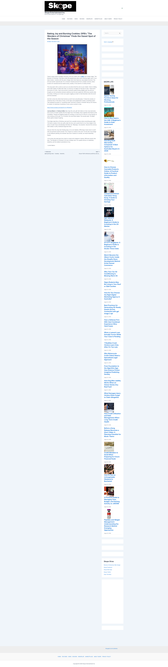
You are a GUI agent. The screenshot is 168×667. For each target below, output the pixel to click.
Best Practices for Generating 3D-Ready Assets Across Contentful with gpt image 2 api (112, 309)
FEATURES (64, 656)
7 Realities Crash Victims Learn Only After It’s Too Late (111, 345)
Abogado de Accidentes (111, 648)
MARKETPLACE (89, 656)
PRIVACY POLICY (106, 656)
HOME (59, 656)
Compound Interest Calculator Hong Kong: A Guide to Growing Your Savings (111, 198)
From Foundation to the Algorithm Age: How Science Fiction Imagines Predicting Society (112, 370)
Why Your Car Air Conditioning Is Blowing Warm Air (111, 274)
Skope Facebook (108, 567)
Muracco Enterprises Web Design (112, 565)
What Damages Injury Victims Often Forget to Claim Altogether (112, 395)
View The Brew (107, 574)
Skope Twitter (107, 572)
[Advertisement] (114, 601)
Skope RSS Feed (108, 569)
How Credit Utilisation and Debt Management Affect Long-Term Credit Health (112, 418)
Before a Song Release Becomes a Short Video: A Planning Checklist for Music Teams (112, 432)
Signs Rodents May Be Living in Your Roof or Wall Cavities (112, 284)
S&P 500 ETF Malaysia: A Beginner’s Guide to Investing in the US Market (111, 222)
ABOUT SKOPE (97, 656)
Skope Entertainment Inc (55, 13)
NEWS (69, 656)
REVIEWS (74, 656)
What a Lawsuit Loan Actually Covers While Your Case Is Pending (112, 335)
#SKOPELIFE (81, 656)
